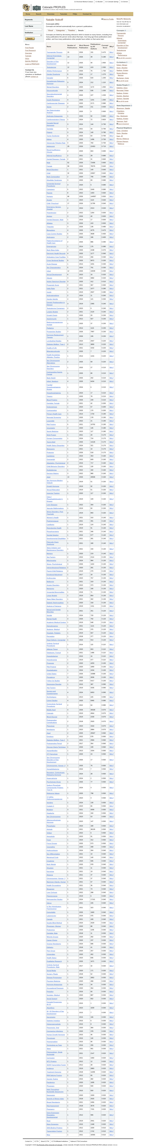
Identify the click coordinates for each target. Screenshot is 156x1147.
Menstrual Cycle (52, 857)
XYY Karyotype (52, 754)
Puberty (49, 132)
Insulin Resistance (53, 100)
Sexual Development (54, 274)
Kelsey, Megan (122, 65)
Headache (50, 813)
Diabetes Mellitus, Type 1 (56, 344)
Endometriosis (52, 407)
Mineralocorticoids (53, 351)
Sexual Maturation (53, 490)
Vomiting (50, 803)
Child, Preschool (52, 203)
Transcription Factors (54, 1131)
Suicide (49, 615)
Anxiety (49, 200)
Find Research (30, 50)
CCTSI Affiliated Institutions (59, 1141)
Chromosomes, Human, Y (56, 878)
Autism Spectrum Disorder (56, 281)
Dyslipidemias (52, 470)
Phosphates (51, 826)
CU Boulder (99, 2)
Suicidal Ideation (53, 535)
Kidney (49, 139)
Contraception (52, 410)
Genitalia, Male (52, 933)
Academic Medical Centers (56, 622)
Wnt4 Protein (51, 435)
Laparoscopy (51, 916)
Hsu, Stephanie (122, 116)
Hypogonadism (52, 1042)
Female (49, 166)
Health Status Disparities (55, 445)
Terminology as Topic (54, 1045)
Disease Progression (54, 977)
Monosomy (51, 449)
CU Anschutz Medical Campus (83, 2)
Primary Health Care (54, 414)
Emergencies (51, 246)
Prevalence (51, 677)
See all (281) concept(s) (124, 58)
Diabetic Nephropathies (55, 603)
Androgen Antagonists (55, 116)
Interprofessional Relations (56, 568)
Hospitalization (52, 670)
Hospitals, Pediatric (54, 633)
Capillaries (50, 524)
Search (38, 14)
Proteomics (51, 930)
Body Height (51, 378)
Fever (49, 840)
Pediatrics (50, 328)
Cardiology (50, 456)
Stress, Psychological (54, 564)
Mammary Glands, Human (56, 882)
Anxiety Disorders (53, 585)
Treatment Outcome (54, 1072)
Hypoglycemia (52, 660)
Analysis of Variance (54, 606)
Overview (50, 14)
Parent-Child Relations (55, 571)
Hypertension (51, 213)
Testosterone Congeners (56, 308)
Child (48, 173)
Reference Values (53, 793)
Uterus (49, 903)
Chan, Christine (122, 131)
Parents (49, 193)
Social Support (52, 999)
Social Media (51, 970)
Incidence (50, 1068)
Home (28, 14)
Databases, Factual (54, 653)
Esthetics (50, 947)
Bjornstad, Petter (123, 90)
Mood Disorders (52, 169)
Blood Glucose (52, 717)
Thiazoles (50, 227)
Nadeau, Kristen (122, 70)
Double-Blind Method (54, 923)
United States (51, 674)
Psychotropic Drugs (54, 782)
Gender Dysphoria (53, 74)
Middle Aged (51, 710)
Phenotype (50, 726)
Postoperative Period (54, 743)
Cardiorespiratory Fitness (56, 119)
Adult (48, 477)
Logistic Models (52, 312)
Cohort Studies (52, 700)
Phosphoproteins (53, 531)
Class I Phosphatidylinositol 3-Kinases (55, 499)
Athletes (50, 223)
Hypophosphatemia (54, 393)
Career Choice (52, 940)
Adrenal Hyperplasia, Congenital (122, 40)
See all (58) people (123, 80)
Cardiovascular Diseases (56, 103)
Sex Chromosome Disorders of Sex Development (53, 760)
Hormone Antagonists (54, 984)
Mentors (50, 553)
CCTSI (36, 1141)
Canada (49, 919)
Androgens (51, 237)
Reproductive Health (54, 528)
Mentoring (50, 588)
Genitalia (50, 129)
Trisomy (49, 396)
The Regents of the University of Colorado (49, 1145)
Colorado (50, 713)
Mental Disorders (53, 87)
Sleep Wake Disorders (55, 599)
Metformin (50, 581)
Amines (49, 216)
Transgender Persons (54, 52)
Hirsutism (50, 868)
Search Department (123, 124)
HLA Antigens (51, 697)
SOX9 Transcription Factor (56, 1065)
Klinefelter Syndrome (54, 180)
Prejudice (50, 991)
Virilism (49, 833)
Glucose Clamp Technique (56, 747)
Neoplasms (51, 729)
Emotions (50, 736)
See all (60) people (123, 101)
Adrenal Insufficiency (54, 156)
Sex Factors (51, 557)
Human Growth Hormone (56, 1035)
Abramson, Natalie (123, 108)
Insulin (49, 292)
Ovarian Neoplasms (54, 944)
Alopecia (50, 875)
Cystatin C (50, 806)
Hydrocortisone (52, 850)
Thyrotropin (51, 1038)
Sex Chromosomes (54, 816)
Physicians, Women (54, 926)
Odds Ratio (51, 288)
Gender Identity (52, 299)
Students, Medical (53, 629)
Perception (50, 636)
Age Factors (51, 688)
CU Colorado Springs (112, 2)
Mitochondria (51, 560)
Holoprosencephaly (54, 1024)
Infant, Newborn (52, 381)
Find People (29, 48)
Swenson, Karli (122, 121)
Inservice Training (53, 493)
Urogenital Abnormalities (55, 592)
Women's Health (53, 517)
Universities (51, 954)
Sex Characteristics (54, 267)
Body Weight (51, 864)
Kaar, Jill (120, 136)
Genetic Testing (52, 1079)
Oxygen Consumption (54, 438)
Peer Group (51, 951)
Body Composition (53, 177)
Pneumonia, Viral (53, 1028)
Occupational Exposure (55, 988)
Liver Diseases (52, 505)
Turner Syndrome (53, 136)
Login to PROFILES (32, 64)
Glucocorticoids (52, 90)
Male (48, 162)
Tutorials (63, 14)
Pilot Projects (51, 667)
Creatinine (50, 861)
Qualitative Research (54, 961)
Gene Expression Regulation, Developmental (53, 1115)
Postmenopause (52, 521)
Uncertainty (51, 428)
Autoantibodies (52, 750)
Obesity (49, 278)
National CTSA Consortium (78, 1141)
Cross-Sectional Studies (55, 260)
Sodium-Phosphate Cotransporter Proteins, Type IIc (55, 787)
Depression (51, 1095)
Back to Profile (108, 19)
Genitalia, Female (53, 403)
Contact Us (87, 14)
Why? (112, 52)
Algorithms (50, 1008)
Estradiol (50, 78)
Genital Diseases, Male (55, 220)
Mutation (50, 809)
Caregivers (51, 189)
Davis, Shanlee (122, 68)
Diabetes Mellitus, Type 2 (56, 740)
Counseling (51, 847)
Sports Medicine (52, 431)
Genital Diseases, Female (56, 159)
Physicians (50, 1086)
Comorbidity (51, 912)
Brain (48, 1121)
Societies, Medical (53, 995)
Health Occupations (54, 885)
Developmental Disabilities (56, 538)
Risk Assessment (53, 1106)
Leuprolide (50, 421)
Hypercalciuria (52, 778)
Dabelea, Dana (122, 88)
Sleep (49, 1048)
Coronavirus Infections (55, 1031)
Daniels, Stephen (123, 96)
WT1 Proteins (52, 1061)
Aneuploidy (51, 836)
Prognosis (50, 663)
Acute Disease (52, 264)
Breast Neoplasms (53, 1102)
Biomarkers (51, 230)
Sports (49, 107)
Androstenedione (53, 295)
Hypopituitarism (52, 656)
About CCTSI (45, 1141)
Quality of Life (52, 348)
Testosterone (51, 67)
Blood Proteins (52, 400)
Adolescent (51, 146)
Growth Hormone (53, 486)
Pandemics (51, 1082)
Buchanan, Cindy (123, 78)
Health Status (51, 958)
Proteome (50, 452)
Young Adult (51, 442)
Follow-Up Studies (53, 681)
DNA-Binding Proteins (54, 1128)
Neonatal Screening (54, 417)
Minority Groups (52, 937)
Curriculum (51, 1058)
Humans (50, 196)
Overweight (51, 459)
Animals (49, 829)
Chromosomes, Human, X (56, 765)
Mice (48, 1135)
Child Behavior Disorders (56, 466)
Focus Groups (52, 843)
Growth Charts (52, 315)
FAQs (75, 14)
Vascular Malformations (55, 508)
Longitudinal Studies (54, 341)
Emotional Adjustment (54, 575)
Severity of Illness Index (55, 1099)
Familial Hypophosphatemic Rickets (54, 387)
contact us (34, 76)
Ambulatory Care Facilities (56, 257)
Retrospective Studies (54, 899)
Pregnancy (50, 1109)
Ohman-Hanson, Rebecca (123, 142)
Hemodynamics (52, 626)
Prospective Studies (54, 331)
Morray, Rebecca (123, 139)
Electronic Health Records (56, 253)
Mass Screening (52, 1124)
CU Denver (124, 2)
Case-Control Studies (54, 234)
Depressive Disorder (54, 684)
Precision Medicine (53, 981)
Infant (49, 271)
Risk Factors (51, 424)
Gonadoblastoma (53, 769)
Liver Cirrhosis (52, 892)
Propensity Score (53, 285)
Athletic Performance (54, 71)
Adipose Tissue (52, 649)
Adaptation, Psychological (56, 463)
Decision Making (53, 473)
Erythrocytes (51, 578)
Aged (48, 733)
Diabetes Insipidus (53, 1021)
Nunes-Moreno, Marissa (122, 74)
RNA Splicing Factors (54, 1075)
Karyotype (50, 871)
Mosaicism (50, 889)
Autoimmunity (52, 319)
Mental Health (52, 619)
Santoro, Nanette (123, 98)
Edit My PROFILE (31, 61)
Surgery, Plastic (52, 974)
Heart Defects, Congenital (56, 640)
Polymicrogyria (52, 896)
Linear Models (52, 595)
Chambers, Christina (121, 112)
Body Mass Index (53, 250)
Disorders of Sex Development (123, 46)
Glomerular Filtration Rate (56, 143)
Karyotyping (51, 1017)
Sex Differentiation (53, 854)
